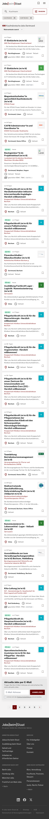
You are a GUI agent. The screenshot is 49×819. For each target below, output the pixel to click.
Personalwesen (33, 781)
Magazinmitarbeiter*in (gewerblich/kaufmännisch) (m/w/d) (18, 99)
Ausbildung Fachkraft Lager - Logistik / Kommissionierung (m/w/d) (18, 288)
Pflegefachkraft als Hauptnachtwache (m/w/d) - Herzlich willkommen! (18, 621)
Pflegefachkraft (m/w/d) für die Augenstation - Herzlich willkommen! (19, 350)
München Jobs (8, 778)
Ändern (39, 11)
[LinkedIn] (18, 799)
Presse (29, 748)
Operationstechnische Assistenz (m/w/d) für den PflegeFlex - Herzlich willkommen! (17, 654)
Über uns (30, 744)
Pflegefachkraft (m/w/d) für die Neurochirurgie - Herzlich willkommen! (19, 318)
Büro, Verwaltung (34, 770)
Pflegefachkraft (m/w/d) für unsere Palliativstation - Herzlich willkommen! (18, 226)
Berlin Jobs (6, 770)
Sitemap (26, 810)
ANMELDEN (37, 692)
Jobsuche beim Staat (10, 740)
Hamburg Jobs (8, 774)
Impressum (40, 813)
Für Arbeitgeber (33, 740)
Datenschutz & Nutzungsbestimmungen (16, 813)
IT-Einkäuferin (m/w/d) (15, 40)
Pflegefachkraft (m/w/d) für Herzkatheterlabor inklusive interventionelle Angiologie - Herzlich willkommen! (18, 193)
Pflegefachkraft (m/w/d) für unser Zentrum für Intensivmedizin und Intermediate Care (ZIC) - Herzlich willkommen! (18, 383)
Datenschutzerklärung (24, 697)
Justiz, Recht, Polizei (35, 785)
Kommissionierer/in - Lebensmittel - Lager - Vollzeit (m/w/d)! (19, 526)
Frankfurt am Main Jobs (12, 782)
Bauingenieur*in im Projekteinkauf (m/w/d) (16, 154)
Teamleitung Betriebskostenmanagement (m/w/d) (18, 457)
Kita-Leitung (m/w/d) (14, 588)
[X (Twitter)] (30, 799)
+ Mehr (5, 786)
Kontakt (30, 752)
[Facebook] (24, 799)
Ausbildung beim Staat (11, 744)
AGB (35, 810)
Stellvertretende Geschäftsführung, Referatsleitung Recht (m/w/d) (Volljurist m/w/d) (19, 490)
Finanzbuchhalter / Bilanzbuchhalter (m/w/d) (17, 256)
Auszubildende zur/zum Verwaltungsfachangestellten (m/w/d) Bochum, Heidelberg (19, 556)
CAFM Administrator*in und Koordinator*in (18, 127)
